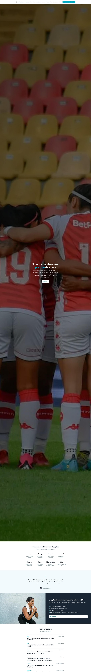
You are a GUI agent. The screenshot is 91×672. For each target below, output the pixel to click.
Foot (51, 1)
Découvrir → (45, 281)
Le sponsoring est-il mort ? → (69, 1)
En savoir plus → (53, 616)
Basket (40, 1)
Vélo (59, 1)
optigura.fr (65, 612)
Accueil (27, 1)
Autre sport (35, 1)
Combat (43, 1)
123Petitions (20, 2)
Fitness (47, 1)
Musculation (55, 1)
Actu (31, 1)
